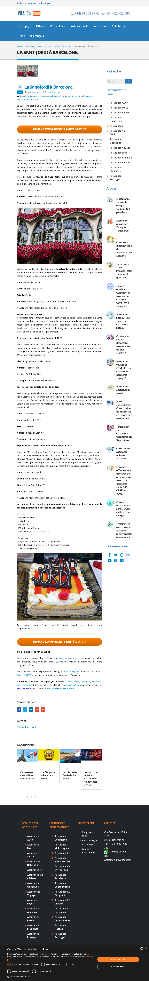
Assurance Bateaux (121, 162)
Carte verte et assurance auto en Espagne (123, 453)
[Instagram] (116, 560)
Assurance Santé (119, 112)
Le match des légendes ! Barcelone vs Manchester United (91, 779)
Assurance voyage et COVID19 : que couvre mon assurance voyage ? (124, 370)
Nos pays (25, 26)
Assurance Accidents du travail (123, 390)
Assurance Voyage (120, 147)
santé (76, 681)
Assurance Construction (62, 918)
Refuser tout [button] (118, 966)
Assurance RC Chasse (62, 901)
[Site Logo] (29, 13)
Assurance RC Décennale (62, 910)
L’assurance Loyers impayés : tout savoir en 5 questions (124, 270)
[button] (50, 977)
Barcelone (34, 96)
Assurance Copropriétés (62, 885)
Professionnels (79, 26)
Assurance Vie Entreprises (63, 868)
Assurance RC (62, 853)
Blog (22, 36)
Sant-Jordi (30, 99)
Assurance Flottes (60, 927)
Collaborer (118, 26)
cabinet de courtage (67, 658)
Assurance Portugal (115, 177)
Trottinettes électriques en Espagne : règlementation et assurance (124, 530)
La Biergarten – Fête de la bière (48, 775)
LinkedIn (31, 709)
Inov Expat (100, 26)
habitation (85, 681)
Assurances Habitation (33, 863)
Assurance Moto (119, 107)
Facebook (19, 709)
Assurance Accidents (60, 876)
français (60, 96)
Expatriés (52, 96)
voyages (21, 685)
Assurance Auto (119, 102)
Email (43, 709)
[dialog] (74, 963)
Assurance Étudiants (115, 169)
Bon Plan (52, 92)
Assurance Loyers (120, 152)
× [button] (146, 948)
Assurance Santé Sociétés (63, 859)
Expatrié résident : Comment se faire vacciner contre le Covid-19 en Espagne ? (123, 296)
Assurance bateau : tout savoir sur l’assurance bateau (123, 321)
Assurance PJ (117, 126)
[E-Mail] (122, 560)
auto (70, 681)
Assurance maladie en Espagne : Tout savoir (122, 225)
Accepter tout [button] (118, 959)
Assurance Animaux (121, 157)
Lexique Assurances (88, 850)
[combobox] (141, 948)
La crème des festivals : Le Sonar (70, 775)
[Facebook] (110, 555)
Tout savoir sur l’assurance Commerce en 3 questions (124, 433)
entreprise (97, 681)
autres (29, 685)
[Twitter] (116, 555)
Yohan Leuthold (37, 92)
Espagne (43, 96)
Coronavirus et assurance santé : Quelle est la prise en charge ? (123, 508)
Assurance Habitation (116, 119)
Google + (37, 709)
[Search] (128, 81)
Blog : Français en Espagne (90, 842)
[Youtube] (110, 560)
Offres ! (40, 26)
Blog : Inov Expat (88, 834)
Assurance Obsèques (115, 141)
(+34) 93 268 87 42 (87, 13)
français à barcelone (73, 96)
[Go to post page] (27, 758)
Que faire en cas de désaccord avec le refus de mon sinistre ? (123, 345)
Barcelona (24, 96)
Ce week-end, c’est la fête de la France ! (27, 775)
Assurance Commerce (61, 838)
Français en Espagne (70, 671)
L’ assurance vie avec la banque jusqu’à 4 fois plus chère (123, 205)
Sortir (59, 92)
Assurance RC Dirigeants (62, 893)
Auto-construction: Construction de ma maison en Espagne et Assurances (124, 410)
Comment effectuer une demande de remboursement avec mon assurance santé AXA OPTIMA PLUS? (125, 480)
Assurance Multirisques (62, 846)
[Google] (122, 555)
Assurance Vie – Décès (118, 132)
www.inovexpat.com (71, 685)
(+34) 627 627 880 (118, 13)
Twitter (25, 709)
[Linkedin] (128, 555)
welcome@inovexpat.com (60, 688)
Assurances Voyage (33, 893)
